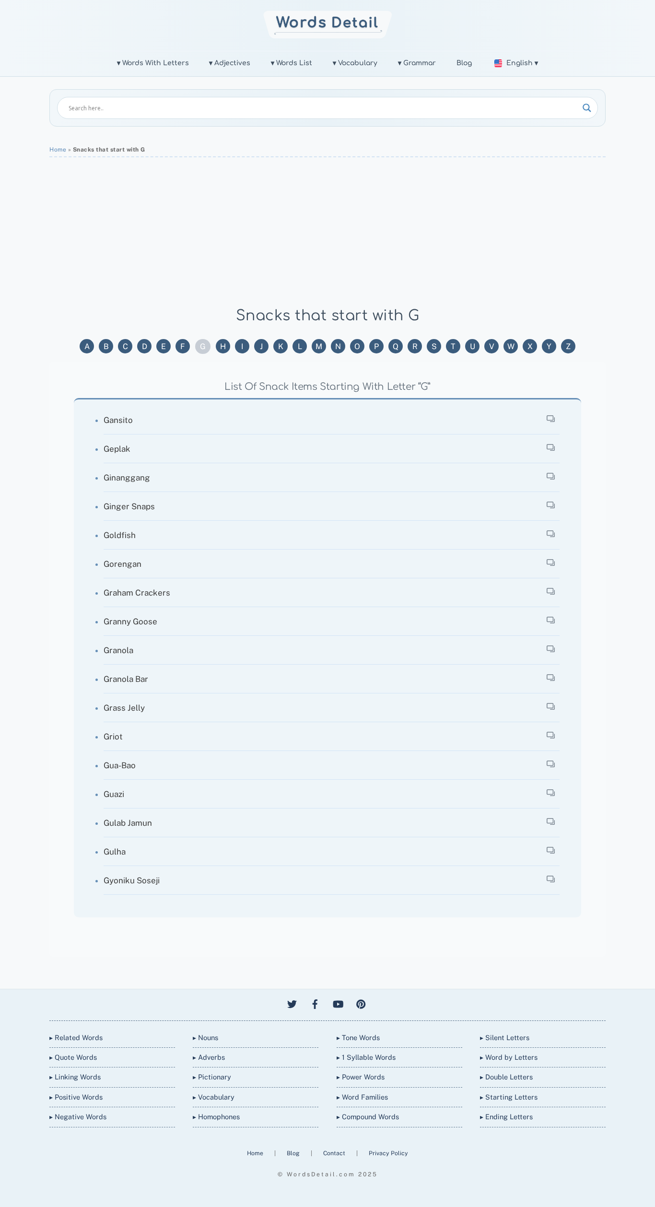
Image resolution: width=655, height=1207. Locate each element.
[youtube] (338, 1003)
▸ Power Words (361, 1077)
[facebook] (315, 1003)
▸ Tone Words (358, 1037)
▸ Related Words (76, 1037)
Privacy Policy (388, 1153)
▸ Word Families (362, 1097)
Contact (335, 1153)
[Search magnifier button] (587, 108)
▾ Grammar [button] (417, 63)
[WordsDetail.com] (328, 35)
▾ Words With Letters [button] (153, 63)
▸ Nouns (205, 1037)
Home (57, 149)
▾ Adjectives (229, 63)
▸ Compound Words (368, 1117)
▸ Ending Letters (506, 1117)
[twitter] (292, 1003)
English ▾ (522, 63)
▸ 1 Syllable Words (366, 1057)
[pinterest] (361, 1003)
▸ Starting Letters (509, 1097)
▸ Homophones (216, 1117)
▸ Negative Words (77, 1117)
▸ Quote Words (73, 1057)
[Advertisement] (327, 231)
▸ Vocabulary (213, 1097)
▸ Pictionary (212, 1077)
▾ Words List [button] (291, 63)
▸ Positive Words (76, 1097)
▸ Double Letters (506, 1077)
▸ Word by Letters (509, 1057)
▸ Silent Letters (504, 1037)
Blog (464, 63)
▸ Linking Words (75, 1077)
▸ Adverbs (209, 1057)
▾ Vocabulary (355, 63)
